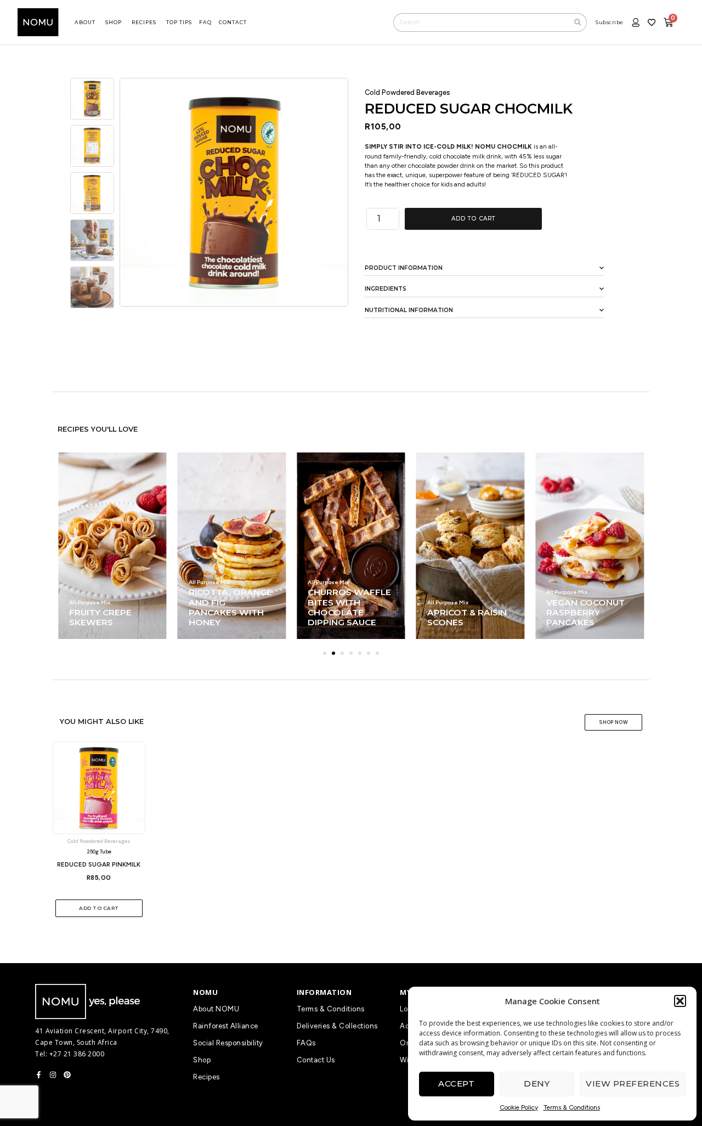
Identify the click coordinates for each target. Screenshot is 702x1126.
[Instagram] (52, 1074)
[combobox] (481, 22)
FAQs (306, 1043)
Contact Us (316, 1060)
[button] (680, 1000)
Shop (202, 1060)
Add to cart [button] (99, 908)
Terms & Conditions (572, 1107)
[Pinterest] (67, 1074)
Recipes (206, 1077)
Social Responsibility (228, 1043)
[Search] (578, 22)
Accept (456, 1083)
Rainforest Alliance (225, 1026)
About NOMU (216, 1009)
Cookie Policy (519, 1107)
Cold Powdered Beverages (407, 92)
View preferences (633, 1083)
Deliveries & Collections (337, 1026)
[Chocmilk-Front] (234, 192)
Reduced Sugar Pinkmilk (98, 864)
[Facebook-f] (38, 1074)
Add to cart (473, 218)
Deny (537, 1083)
